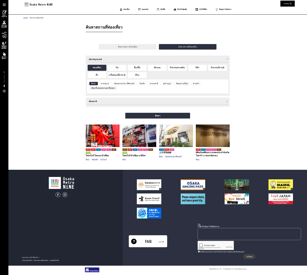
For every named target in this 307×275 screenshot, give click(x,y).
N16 (125, 152)
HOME (25, 18)
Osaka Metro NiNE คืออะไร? (30, 257)
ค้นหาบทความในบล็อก (127, 47)
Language (286, 3)
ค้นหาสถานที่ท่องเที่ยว (37, 18)
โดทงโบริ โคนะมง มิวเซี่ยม (97, 155)
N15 (88, 152)
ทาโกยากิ (103, 159)
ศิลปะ (87, 159)
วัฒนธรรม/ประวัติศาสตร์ (173, 156)
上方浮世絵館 (165, 152)
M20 (88, 149)
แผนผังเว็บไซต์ (54, 260)
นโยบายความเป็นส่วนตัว (41, 260)
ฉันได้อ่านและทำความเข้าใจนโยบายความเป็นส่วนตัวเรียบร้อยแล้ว (222, 252)
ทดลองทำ (95, 159)
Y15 (98, 149)
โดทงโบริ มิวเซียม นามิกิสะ (134, 155)
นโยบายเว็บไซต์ (27, 260)
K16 (150, 149)
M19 (93, 149)
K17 (114, 149)
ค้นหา (157, 115)
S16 (104, 149)
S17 (109, 149)
